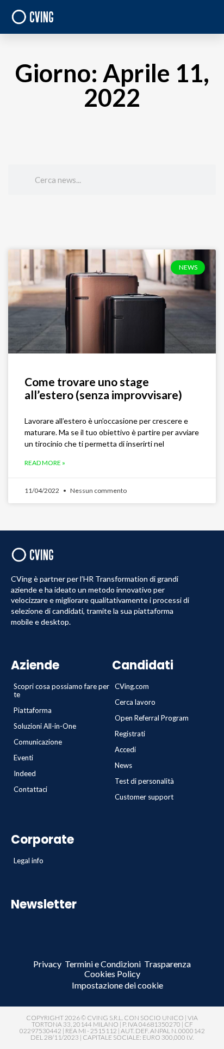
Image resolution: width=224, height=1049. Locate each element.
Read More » (44, 463)
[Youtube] (124, 948)
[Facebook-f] (52, 948)
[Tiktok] (172, 948)
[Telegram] (99, 948)
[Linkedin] (75, 948)
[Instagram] (148, 948)
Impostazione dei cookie (117, 985)
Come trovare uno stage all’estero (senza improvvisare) (103, 388)
